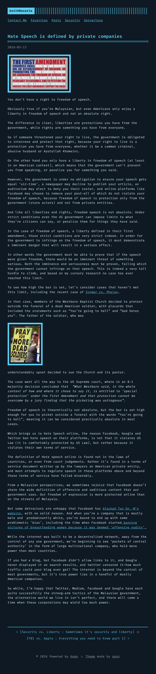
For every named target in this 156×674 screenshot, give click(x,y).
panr (116, 656)
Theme (90, 656)
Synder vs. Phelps (102, 292)
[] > (78, 638)
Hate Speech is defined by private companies (65, 36)
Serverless (93, 20)
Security (72, 20)
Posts (56, 20)
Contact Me (17, 20)
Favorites (39, 20)
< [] (75, 632)
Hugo (74, 656)
